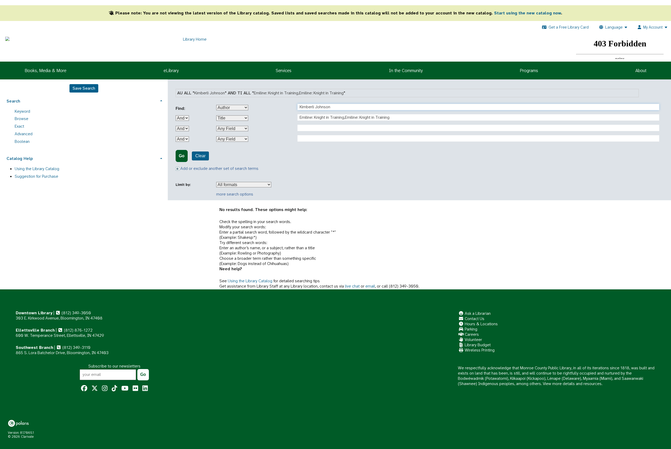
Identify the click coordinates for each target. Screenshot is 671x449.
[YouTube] (124, 388)
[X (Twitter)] (94, 388)
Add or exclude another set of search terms (218, 168)
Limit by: (184, 184)
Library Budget (477, 345)
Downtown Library (34, 313)
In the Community (406, 70)
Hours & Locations (481, 324)
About (640, 70)
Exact (19, 126)
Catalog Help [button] (20, 158)
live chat (352, 286)
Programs (529, 70)
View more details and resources (572, 383)
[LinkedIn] (145, 388)
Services (283, 70)
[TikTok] (114, 388)
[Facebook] (84, 388)
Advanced (24, 134)
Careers (471, 334)
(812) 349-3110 (75, 347)
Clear (200, 156)
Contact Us (474, 318)
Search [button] (13, 101)
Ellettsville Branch (35, 330)
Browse (21, 118)
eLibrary (171, 70)
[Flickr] (135, 388)
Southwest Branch (34, 347)
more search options (234, 194)
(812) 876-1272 (78, 330)
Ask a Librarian (477, 313)
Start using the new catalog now (527, 13)
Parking (470, 329)
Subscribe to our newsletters (114, 366)
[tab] (84, 100)
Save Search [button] (84, 88)
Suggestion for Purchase (36, 176)
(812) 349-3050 (76, 313)
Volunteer (473, 339)
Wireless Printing (479, 350)
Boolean (22, 141)
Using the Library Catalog (250, 281)
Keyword (22, 111)
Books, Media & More (45, 70)
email (370, 286)
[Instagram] (104, 388)
